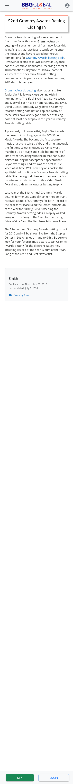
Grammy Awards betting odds (45, 58)
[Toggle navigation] (7, 5)
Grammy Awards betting (20, 90)
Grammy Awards (23, 295)
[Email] (10, 295)
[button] (67, 6)
